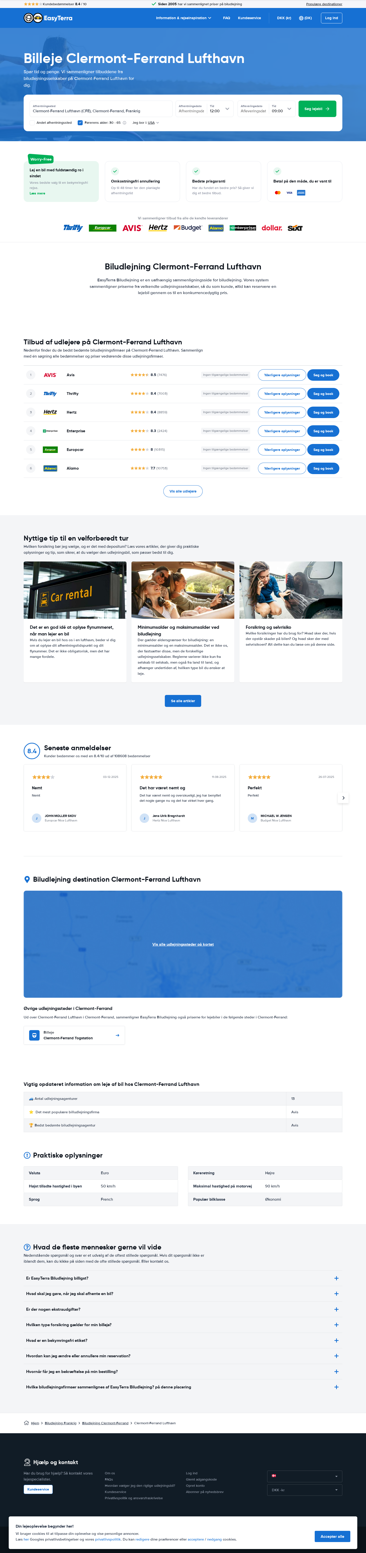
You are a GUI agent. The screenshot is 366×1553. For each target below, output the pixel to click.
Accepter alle (332, 1536)
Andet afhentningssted (54, 123)
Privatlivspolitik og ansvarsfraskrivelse (134, 1498)
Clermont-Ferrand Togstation (68, 1035)
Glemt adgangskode (201, 1479)
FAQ (226, 18)
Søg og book (323, 375)
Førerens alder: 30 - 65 (103, 123)
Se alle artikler (183, 701)
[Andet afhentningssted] (32, 122)
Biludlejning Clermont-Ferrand (105, 1423)
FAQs (109, 1479)
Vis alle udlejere (183, 491)
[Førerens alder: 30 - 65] (80, 122)
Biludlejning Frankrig (60, 1423)
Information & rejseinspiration (181, 18)
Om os (110, 1473)
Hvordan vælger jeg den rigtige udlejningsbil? (140, 1486)
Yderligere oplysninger (282, 375)
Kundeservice (249, 18)
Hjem (35, 1423)
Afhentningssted (44, 106)
